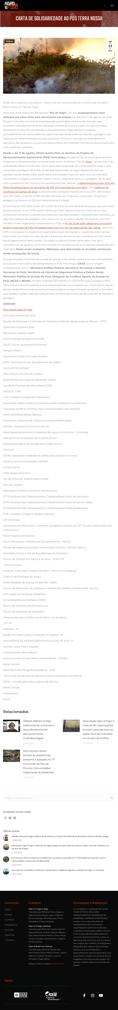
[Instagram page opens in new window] (15, 818)
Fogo (89, 161)
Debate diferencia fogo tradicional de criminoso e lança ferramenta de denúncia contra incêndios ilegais (39, 730)
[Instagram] (92, 995)
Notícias (9, 41)
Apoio (9, 980)
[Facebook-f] (84, 995)
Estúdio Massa (57, 964)
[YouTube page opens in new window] (10, 818)
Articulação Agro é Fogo (17, 309)
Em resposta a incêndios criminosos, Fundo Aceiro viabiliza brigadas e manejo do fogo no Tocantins (58, 870)
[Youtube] (101, 995)
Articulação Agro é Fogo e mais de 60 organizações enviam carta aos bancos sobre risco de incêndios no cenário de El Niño (98, 730)
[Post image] (11, 726)
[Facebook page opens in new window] (5, 818)
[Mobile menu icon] (112, 5)
